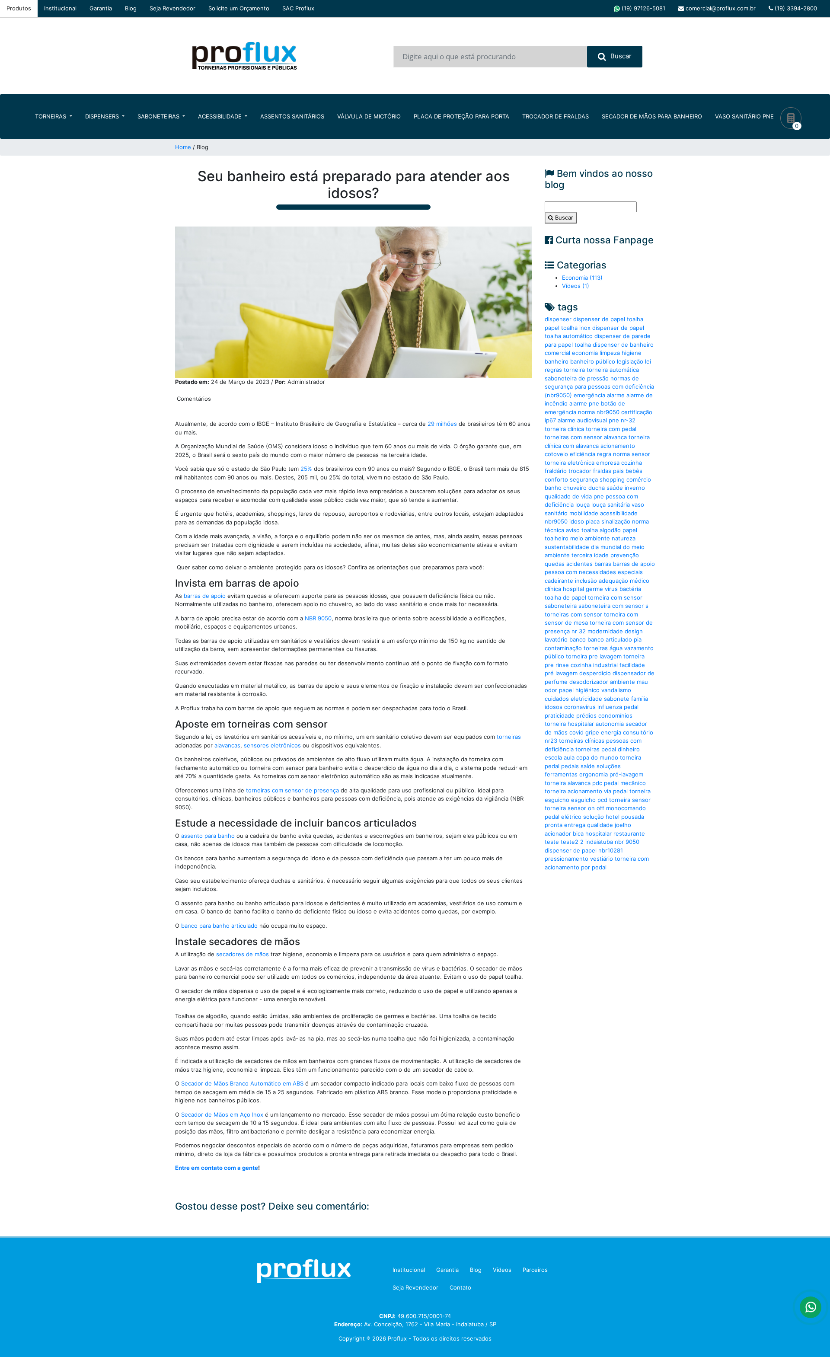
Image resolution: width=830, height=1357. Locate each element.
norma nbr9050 (598, 412)
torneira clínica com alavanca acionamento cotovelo (597, 445)
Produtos (18, 8)
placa (593, 521)
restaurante (629, 833)
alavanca (615, 437)
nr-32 (628, 420)
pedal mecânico (625, 782)
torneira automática (613, 369)
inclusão (586, 580)
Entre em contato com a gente (216, 1167)
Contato (460, 1287)
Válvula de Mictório (369, 116)
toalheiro (556, 538)
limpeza (610, 352)
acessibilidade (619, 513)
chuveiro (575, 487)
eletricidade (586, 698)
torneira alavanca (568, 782)
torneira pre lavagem (594, 656)
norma (621, 453)
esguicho (583, 799)
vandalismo (616, 689)
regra (604, 453)
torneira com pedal (611, 428)
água (616, 648)
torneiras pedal (595, 749)
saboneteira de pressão (577, 378)
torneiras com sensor (573, 437)
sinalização (615, 521)
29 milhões (442, 423)
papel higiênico (579, 689)
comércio (638, 479)
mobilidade (583, 513)
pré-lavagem (626, 774)
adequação (613, 580)
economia (585, 352)
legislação (630, 361)
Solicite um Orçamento (238, 8)
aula (569, 757)
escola (553, 757)
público (554, 656)
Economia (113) (582, 277)
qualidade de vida (568, 496)
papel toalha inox (568, 327)
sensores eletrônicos (272, 745)
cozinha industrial (594, 664)
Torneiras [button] (51, 116)
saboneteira (561, 605)
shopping (612, 479)
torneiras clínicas (581, 740)
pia (638, 639)
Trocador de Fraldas (555, 116)
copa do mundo (597, 757)
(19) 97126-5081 (642, 8)
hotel (612, 816)
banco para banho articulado (219, 925)
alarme (616, 395)
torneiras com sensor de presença (291, 790)
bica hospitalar (592, 833)
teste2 (569, 841)
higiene (632, 352)
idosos (553, 706)
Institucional (60, 8)
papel (629, 530)
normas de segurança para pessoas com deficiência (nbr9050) (599, 387)
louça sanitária (610, 504)
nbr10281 (610, 850)
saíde (588, 766)
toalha (589, 530)
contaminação (563, 648)
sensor (641, 453)
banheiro (556, 361)
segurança (584, 479)
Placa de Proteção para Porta (461, 116)
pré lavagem (561, 673)
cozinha (631, 462)
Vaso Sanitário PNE (744, 116)
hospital (573, 588)
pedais (570, 766)
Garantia (100, 8)
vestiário (601, 858)
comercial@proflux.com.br (720, 8)
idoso (576, 521)
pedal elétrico (563, 816)
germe (594, 588)
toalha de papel (565, 597)
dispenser (558, 319)
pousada (632, 816)
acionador (558, 833)
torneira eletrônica (569, 462)
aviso (573, 530)
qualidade (600, 824)
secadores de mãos (242, 954)
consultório (638, 732)
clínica (553, 588)
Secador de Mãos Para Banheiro (652, 116)
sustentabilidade (567, 546)
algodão (610, 530)
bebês (634, 470)
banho (553, 487)
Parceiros (535, 1269)
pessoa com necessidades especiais (594, 571)
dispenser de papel (571, 850)
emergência (589, 395)
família (639, 698)
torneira (574, 369)
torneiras (509, 736)
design (634, 631)
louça (582, 504)
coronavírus (580, 706)
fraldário (556, 470)
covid (576, 732)
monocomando (626, 808)
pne (599, 496)
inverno (635, 487)
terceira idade (590, 555)
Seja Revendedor (172, 8)
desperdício (595, 673)
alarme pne (584, 403)
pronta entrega (565, 824)
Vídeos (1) (575, 285)
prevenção (624, 555)
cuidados (557, 698)
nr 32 (578, 631)
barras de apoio (205, 595)
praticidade (560, 715)
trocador (579, 470)
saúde (615, 487)
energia (611, 732)
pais (618, 470)
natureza (623, 538)
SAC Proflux (298, 8)
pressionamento (566, 858)
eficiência (582, 453)
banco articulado (609, 639)
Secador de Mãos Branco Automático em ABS (242, 1083)
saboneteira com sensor (611, 605)
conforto (556, 479)
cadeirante (559, 580)
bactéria (630, 588)
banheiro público (592, 361)
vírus (611, 588)
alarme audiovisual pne (588, 420)
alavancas (227, 745)
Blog (131, 8)
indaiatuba (599, 841)
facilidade (632, 664)
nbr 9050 (627, 841)
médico (639, 580)
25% (306, 468)
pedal (631, 706)
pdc (597, 782)
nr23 (551, 740)
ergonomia (593, 774)
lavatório (556, 639)
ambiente (622, 681)
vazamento (639, 648)
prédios (586, 715)
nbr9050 (556, 521)
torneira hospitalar (569, 723)
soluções (609, 766)
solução (593, 816)
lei (648, 361)
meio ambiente (590, 538)
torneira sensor (630, 799)
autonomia (610, 723)
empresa (607, 462)
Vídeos (502, 1269)
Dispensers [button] (103, 116)
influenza (609, 706)
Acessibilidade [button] (220, 116)
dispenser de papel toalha (608, 319)
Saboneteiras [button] (159, 116)
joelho (623, 824)
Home (183, 147)
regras (553, 369)
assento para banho (207, 835)
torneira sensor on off (574, 808)
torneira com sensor (615, 597)
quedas (555, 563)
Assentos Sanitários (292, 116)
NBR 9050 (318, 618)
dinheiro (629, 749)
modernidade (605, 631)
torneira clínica (564, 428)
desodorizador (588, 681)
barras (602, 563)
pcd (602, 799)
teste (552, 841)
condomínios (615, 715)
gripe (592, 732)
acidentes (579, 563)
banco (577, 639)
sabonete (616, 698)
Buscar (621, 56)
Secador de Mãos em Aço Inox (222, 1114)
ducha (596, 487)
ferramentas (561, 774)
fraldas (602, 470)
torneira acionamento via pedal (586, 791)
